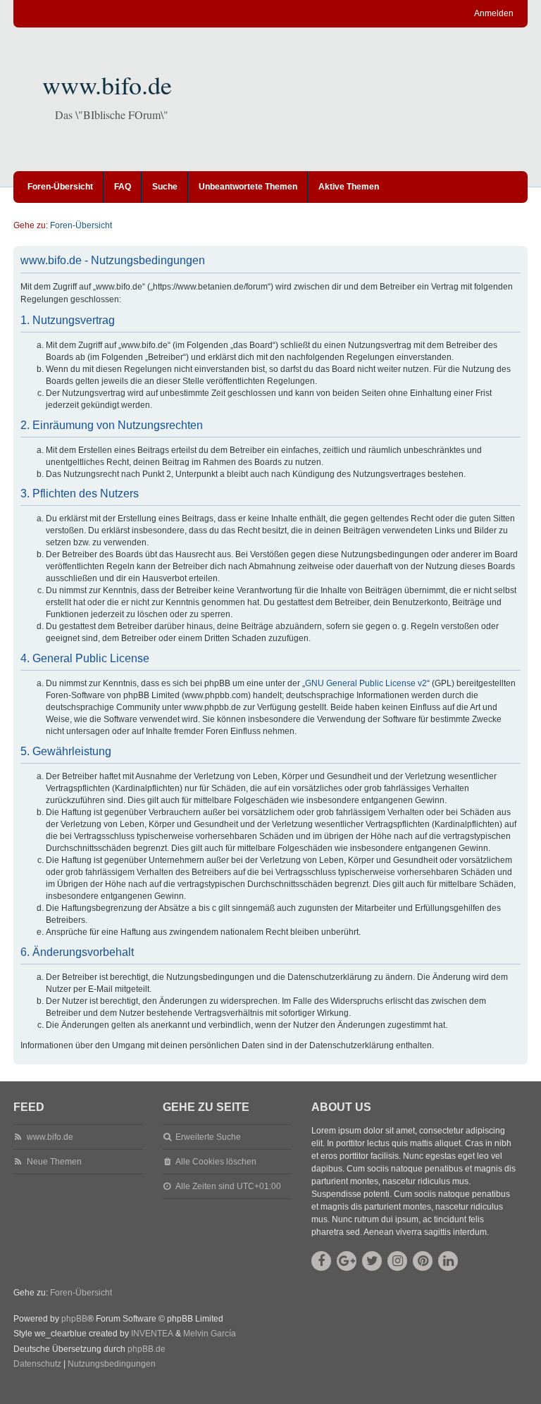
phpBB (74, 1319)
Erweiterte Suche (208, 1137)
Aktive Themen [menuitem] (348, 187)
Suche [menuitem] (165, 187)
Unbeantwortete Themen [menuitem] (248, 187)
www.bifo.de (107, 84)
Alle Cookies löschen (215, 1162)
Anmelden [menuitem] (494, 13)
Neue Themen (54, 1162)
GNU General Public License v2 (366, 683)
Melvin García (209, 1333)
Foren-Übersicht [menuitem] (60, 187)
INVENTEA (152, 1333)
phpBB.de (147, 1349)
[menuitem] (37, 1364)
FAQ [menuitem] (122, 187)
